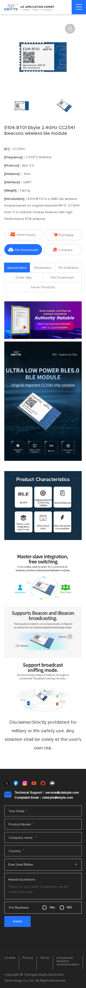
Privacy (27, 957)
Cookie (10, 957)
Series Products (43, 287)
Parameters (43, 268)
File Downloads (23, 250)
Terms (44, 957)
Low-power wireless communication (67, 961)
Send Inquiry (23, 234)
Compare (63, 250)
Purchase (63, 235)
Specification (17, 268)
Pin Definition (69, 268)
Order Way (24, 277)
